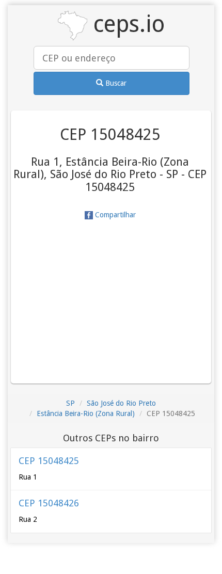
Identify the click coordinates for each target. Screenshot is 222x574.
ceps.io (126, 24)
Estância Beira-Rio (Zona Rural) (86, 413)
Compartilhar (114, 215)
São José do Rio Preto (121, 403)
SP (70, 403)
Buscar (114, 83)
